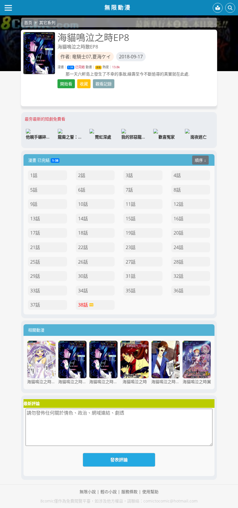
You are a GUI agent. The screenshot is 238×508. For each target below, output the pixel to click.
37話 (35, 305)
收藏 (84, 84)
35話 (131, 290)
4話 (177, 175)
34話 (83, 290)
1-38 (70, 67)
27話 (131, 262)
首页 (28, 22)
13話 (35, 218)
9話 (33, 204)
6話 (81, 190)
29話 (35, 276)
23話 (131, 247)
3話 (129, 175)
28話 (178, 262)
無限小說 (88, 491)
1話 (33, 175)
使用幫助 (150, 491)
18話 (83, 233)
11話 (131, 204)
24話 (178, 247)
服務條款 (129, 491)
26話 (83, 262)
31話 (131, 276)
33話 (35, 290)
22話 (83, 247)
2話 (81, 175)
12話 (178, 204)
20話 (178, 233)
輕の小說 (108, 491)
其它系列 (47, 22)
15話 (131, 218)
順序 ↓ (200, 160)
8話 (177, 190)
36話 (178, 290)
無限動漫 (117, 7)
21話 (35, 247)
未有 (98, 67)
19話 (131, 233)
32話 (178, 276)
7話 (129, 190)
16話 (178, 218)
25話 (35, 262)
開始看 (66, 84)
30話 (83, 276)
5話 (33, 190)
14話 (83, 218)
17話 (35, 233)
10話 (83, 204)
